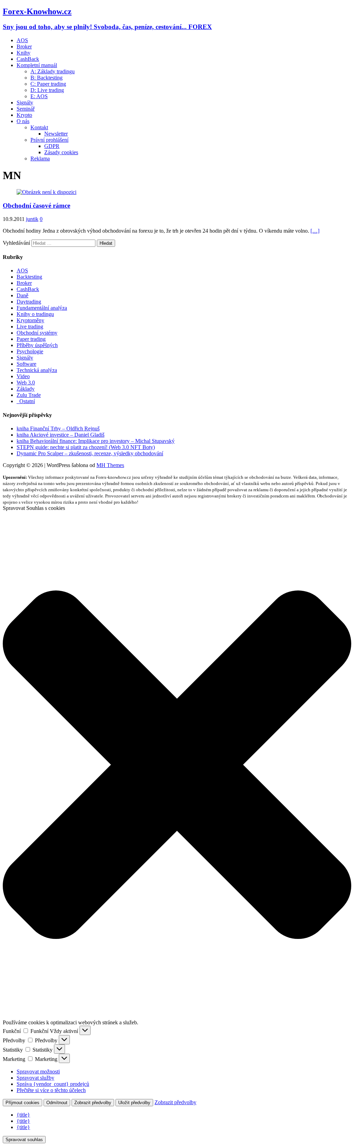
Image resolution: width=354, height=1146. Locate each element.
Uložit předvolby (134, 1102)
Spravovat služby (35, 1078)
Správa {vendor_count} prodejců (53, 1084)
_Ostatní (26, 401)
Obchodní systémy (37, 333)
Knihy (23, 53)
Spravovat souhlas (24, 1139)
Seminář (26, 109)
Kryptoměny (30, 320)
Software (26, 364)
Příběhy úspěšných (37, 345)
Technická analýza (37, 370)
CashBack (28, 59)
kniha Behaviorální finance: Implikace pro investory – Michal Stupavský (96, 441)
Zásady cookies (61, 152)
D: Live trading (47, 90)
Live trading (30, 326)
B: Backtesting (46, 78)
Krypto (24, 115)
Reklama (40, 158)
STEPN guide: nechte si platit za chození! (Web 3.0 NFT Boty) (86, 447)
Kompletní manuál (37, 65)
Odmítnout (56, 1102)
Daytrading (29, 302)
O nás (23, 121)
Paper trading (31, 339)
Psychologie (30, 351)
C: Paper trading (48, 84)
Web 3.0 (26, 382)
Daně (22, 295)
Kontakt (39, 127)
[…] (314, 231)
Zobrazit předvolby (92, 1102)
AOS (22, 40)
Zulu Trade (29, 395)
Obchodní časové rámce (36, 205)
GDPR (51, 146)
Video (23, 376)
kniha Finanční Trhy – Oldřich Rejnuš (58, 428)
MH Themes (110, 465)
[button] (177, 765)
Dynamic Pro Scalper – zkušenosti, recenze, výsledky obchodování (90, 453)
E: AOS (39, 96)
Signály (25, 102)
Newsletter (56, 134)
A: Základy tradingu (52, 71)
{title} (23, 1115)
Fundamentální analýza (42, 308)
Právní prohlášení (49, 140)
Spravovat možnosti (38, 1071)
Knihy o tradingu (35, 314)
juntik (32, 219)
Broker (24, 46)
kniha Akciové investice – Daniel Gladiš (60, 435)
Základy (26, 389)
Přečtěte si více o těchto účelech (51, 1090)
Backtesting (29, 277)
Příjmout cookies (22, 1102)
